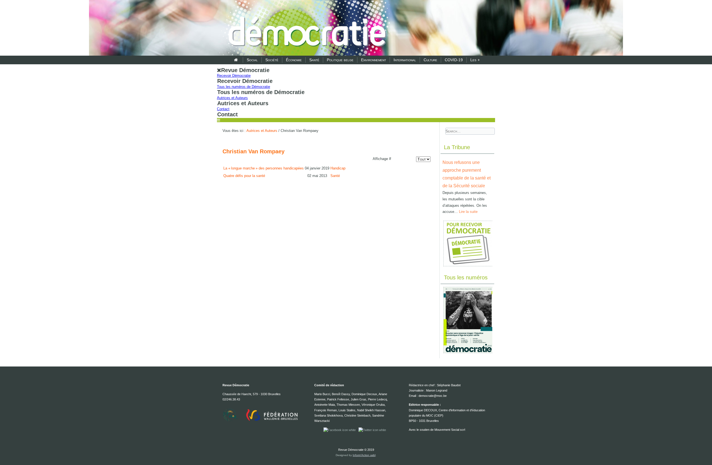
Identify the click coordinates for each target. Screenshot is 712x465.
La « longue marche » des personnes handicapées (263, 168)
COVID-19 (454, 60)
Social (252, 60)
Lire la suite (468, 212)
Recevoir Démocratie (234, 75)
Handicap (337, 168)
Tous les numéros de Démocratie (243, 87)
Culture (430, 60)
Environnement (373, 60)
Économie (294, 60)
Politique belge (340, 60)
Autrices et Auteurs (232, 98)
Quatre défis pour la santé (244, 176)
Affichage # (382, 159)
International (405, 60)
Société (271, 60)
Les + (475, 60)
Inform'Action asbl (364, 455)
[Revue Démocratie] (305, 28)
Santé (314, 60)
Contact (223, 109)
